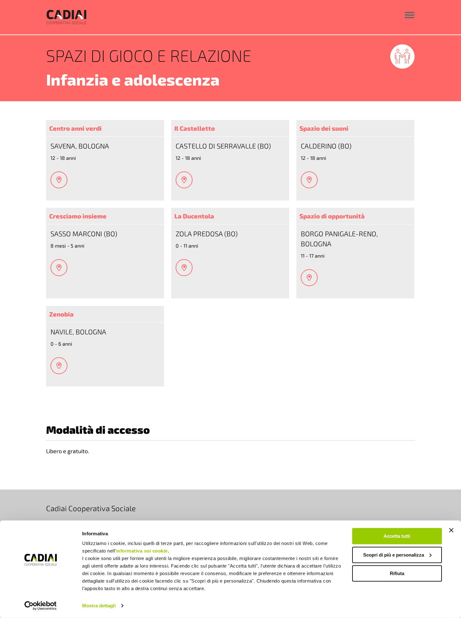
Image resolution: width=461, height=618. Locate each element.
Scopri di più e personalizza (393, 554)
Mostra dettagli (99, 605)
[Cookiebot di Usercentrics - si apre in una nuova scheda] (40, 605)
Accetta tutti (397, 536)
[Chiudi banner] (451, 530)
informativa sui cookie (142, 550)
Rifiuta (397, 573)
